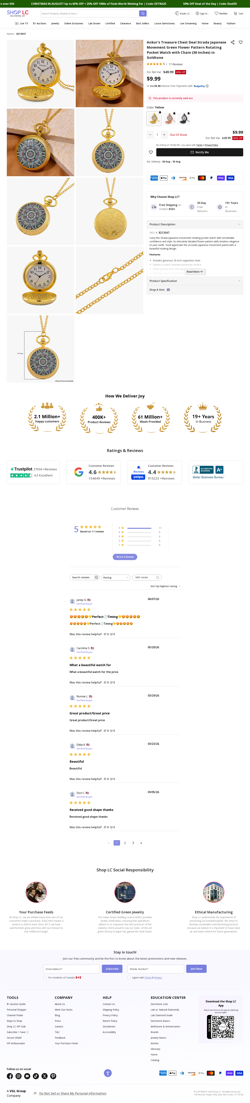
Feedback (60, 1037)
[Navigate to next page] (141, 843)
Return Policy (110, 1020)
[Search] (143, 13)
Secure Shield (14, 1037)
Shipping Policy (111, 1009)
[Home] (24, 13)
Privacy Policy (110, 1015)
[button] (207, 86)
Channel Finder (15, 1015)
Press (58, 1020)
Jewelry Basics (158, 1037)
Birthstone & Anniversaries (165, 1026)
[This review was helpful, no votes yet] (105, 634)
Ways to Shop (14, 1020)
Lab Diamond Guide (162, 1015)
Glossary (155, 1048)
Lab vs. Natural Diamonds (165, 1009)
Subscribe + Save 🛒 (18, 1032)
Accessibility (109, 1032)
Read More (193, 271)
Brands (155, 1032)
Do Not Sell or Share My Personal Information (72, 1093)
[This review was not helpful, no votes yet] (111, 634)
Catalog (155, 1060)
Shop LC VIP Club (16, 1026)
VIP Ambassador (16, 1043)
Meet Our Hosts (63, 1009)
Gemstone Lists (159, 1004)
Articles (155, 1043)
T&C (57, 1032)
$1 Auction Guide (16, 1004)
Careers (59, 1026)
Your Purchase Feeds (66, 1043)
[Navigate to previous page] (108, 843)
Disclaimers (109, 1026)
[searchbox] (81, 577)
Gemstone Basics (160, 1020)
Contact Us (109, 1004)
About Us (60, 1004)
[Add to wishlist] (240, 42)
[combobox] (90, 13)
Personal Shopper (16, 1009)
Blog (57, 1015)
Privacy (158, 977)
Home (154, 1054)
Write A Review (125, 556)
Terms (148, 977)
